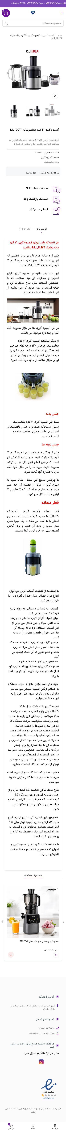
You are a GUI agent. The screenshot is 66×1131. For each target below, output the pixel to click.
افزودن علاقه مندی (47, 173)
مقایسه (29, 173)
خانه (60, 36)
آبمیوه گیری (48, 36)
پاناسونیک (49, 162)
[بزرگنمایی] (55, 96)
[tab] (41, 229)
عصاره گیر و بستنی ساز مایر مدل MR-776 (39, 941)
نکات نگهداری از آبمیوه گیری (30, 844)
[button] (56, 954)
